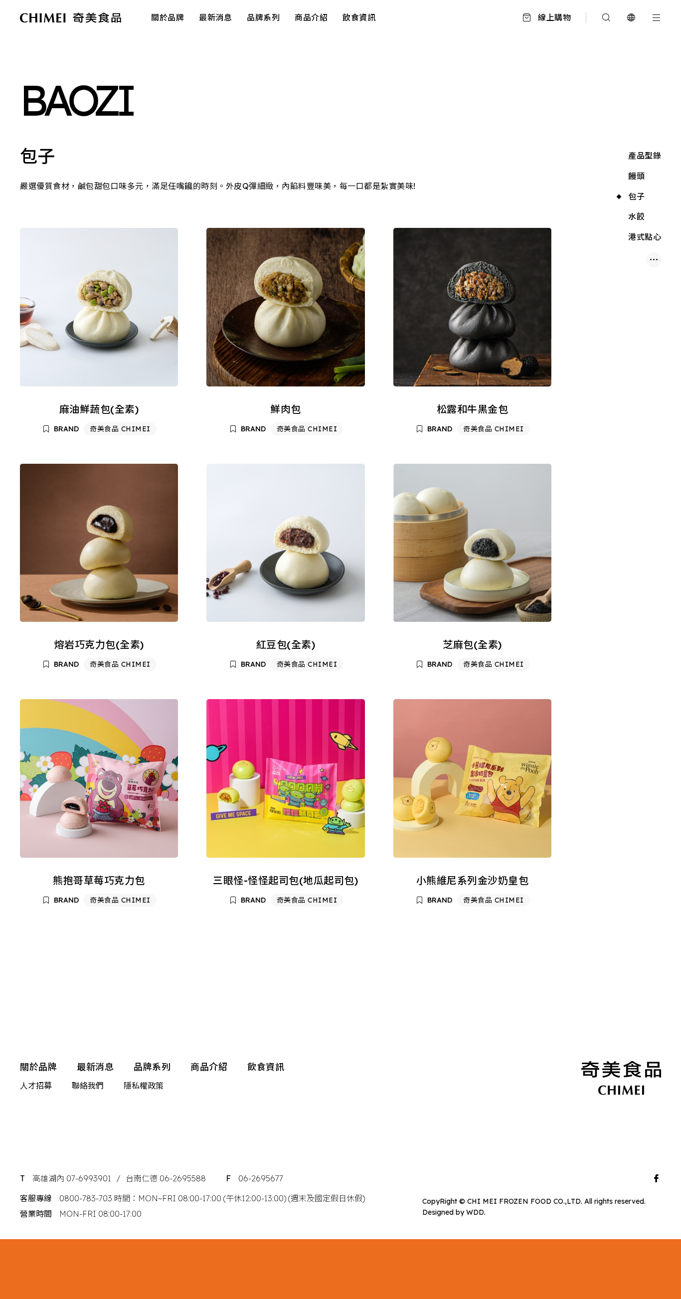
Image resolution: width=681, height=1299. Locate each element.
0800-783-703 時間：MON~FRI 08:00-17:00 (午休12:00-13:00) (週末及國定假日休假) (212, 1198)
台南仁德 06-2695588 (166, 1178)
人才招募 (36, 1086)
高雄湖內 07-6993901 (71, 1178)
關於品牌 (167, 17)
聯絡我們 (88, 1086)
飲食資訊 (358, 17)
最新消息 (215, 17)
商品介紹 (311, 17)
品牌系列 (263, 17)
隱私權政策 (144, 1086)
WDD (475, 1212)
